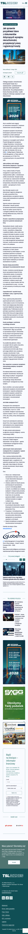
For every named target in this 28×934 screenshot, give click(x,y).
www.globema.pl (7, 528)
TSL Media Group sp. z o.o (12, 929)
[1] (6, 152)
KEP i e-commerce (6, 918)
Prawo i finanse (5, 912)
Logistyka (4, 921)
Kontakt (14, 862)
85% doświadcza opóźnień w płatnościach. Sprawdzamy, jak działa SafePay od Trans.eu (19, 606)
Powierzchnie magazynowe (8, 925)
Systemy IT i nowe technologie (10, 24)
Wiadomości (5, 905)
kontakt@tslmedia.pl (6, 892)
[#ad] (14, 14)
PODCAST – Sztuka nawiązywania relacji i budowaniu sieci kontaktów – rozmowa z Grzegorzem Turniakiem (20, 620)
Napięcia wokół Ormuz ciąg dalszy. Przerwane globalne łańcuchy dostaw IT (14, 578)
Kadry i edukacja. (6, 915)
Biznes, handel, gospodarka (8, 908)
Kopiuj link (19, 72)
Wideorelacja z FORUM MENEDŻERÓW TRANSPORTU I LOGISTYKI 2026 (19, 632)
